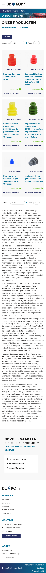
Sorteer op (6, 43)
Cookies (40, 568)
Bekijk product (12, 93)
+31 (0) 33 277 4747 (18, 459)
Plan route (9, 557)
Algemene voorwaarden (33, 565)
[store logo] (16, 4)
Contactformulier (16, 468)
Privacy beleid (38, 571)
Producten (6, 500)
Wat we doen (8, 510)
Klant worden (11, 536)
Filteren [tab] (7, 37)
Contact (5, 506)
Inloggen (9, 531)
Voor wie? (6, 513)
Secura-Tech (16, 568)
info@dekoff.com (16, 463)
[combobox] (23, 11)
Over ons (6, 503)
